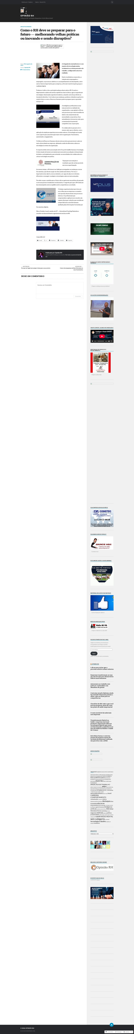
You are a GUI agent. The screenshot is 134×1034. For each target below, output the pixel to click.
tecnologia (94, 821)
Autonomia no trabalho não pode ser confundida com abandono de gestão (100, 685)
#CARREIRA (98, 776)
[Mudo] (109, 341)
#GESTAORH (92, 781)
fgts (91, 807)
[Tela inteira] (111, 341)
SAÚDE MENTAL (107, 816)
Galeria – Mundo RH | (40, 2)
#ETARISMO (108, 777)
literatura (93, 811)
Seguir (94, 653)
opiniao (104, 813)
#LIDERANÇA (93, 783)
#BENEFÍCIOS (93, 776)
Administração (94, 791)
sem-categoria (97, 819)
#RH (104, 786)
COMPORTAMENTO (98, 797)
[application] (102, 336)
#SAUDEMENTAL (110, 787)
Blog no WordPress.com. (27, 1031)
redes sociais (107, 814)
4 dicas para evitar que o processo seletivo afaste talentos (102, 668)
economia (93, 803)
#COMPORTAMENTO (106, 776)
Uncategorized (25, 26)
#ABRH (95, 771)
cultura (104, 799)
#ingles (109, 781)
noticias (100, 813)
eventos (111, 805)
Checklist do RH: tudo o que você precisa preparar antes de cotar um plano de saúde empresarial (101, 705)
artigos (99, 791)
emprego (103, 805)
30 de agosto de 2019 (26, 64)
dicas (111, 801)
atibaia (102, 791)
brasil (109, 793)
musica (108, 811)
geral (97, 807)
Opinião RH (27, 16)
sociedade (107, 819)
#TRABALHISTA (101, 790)
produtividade (94, 814)
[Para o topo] (112, 1025)
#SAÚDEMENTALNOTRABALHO (105, 788)
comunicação (94, 799)
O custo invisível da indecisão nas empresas (100, 713)
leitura (104, 809)
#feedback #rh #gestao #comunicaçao (97, 779)
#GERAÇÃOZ (108, 779)
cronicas (100, 799)
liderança (109, 809)
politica (109, 813)
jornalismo (98, 809)
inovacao (101, 807)
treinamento (97, 823)
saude (98, 816)
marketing (104, 811)
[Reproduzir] (92, 341)
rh (95, 816)
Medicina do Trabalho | (27, 2)
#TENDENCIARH (93, 790)
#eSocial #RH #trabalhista (98, 778)
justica (102, 809)
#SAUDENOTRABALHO (94, 788)
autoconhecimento (96, 793)
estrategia (107, 805)
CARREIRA (94, 795)
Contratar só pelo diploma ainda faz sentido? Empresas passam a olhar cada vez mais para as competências (101, 695)
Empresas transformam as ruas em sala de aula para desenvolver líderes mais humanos (102, 676)
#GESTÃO (99, 781)
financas (94, 807)
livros (99, 811)
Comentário (78, 296)
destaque (106, 801)
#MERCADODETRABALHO (100, 784)
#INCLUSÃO (106, 781)
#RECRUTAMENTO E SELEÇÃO (96, 787)
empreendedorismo (95, 805)
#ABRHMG (99, 771)
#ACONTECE (105, 771)
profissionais (102, 814)
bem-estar (105, 793)
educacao (101, 803)
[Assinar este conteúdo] (91, 664)
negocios (93, 813)
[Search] (112, 2)
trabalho (102, 821)
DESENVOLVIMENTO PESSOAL (96, 801)
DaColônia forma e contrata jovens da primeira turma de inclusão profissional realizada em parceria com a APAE (101, 738)
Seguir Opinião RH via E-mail (99, 639)
